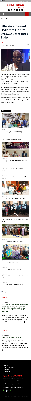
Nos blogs (6, 369)
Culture (3, 42)
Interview (5, 297)
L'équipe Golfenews (9, 367)
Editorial (4, 330)
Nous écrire (7, 371)
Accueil (6, 365)
